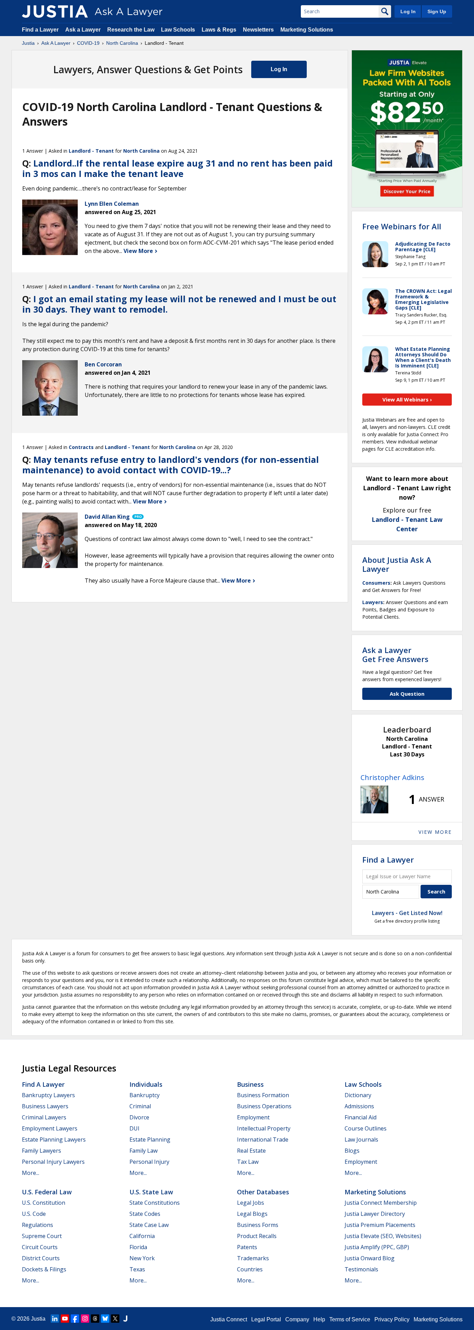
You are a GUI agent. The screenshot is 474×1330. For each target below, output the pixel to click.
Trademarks (253, 1258)
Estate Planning (149, 1139)
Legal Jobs (250, 1202)
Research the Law (130, 30)
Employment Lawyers (49, 1128)
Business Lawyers (45, 1106)
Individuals (145, 1084)
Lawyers (372, 602)
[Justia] (55, 11)
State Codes (144, 1214)
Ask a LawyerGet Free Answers (395, 654)
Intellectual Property (263, 1128)
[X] (115, 1318)
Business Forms (257, 1225)
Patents (247, 1247)
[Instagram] (85, 1318)
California (142, 1236)
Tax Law (248, 1162)
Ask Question (407, 693)
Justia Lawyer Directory (375, 1214)
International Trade (262, 1139)
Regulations (37, 1225)
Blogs (352, 1150)
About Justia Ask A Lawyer (396, 564)
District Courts (41, 1258)
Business (250, 1084)
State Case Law (149, 1225)
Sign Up (437, 11)
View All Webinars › (407, 399)
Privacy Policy (391, 1319)
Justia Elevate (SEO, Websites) (383, 1236)
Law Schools (178, 30)
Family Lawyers (41, 1150)
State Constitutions (154, 1202)
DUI (134, 1128)
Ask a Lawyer (83, 30)
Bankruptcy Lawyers (48, 1095)
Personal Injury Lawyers (53, 1162)
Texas (137, 1269)
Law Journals (361, 1139)
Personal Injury (149, 1162)
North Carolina (122, 43)
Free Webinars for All (401, 226)
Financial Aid (360, 1117)
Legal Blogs (252, 1214)
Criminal (140, 1106)
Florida (138, 1247)
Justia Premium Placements (380, 1225)
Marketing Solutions (306, 30)
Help (319, 1319)
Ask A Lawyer (55, 43)
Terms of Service (349, 1319)
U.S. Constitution (43, 1202)
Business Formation (263, 1095)
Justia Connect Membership (381, 1202)
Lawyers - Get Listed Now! (407, 913)
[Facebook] (75, 1318)
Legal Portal (266, 1319)
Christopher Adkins (392, 777)
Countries (250, 1269)
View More (139, 251)
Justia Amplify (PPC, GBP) (377, 1247)
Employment (253, 1117)
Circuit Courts (40, 1247)
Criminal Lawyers (44, 1117)
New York (142, 1258)
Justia (28, 43)
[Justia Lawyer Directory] (125, 1318)
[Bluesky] (105, 1318)
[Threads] (95, 1318)
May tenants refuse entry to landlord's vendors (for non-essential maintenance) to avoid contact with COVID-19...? (170, 465)
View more (435, 832)
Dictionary (358, 1095)
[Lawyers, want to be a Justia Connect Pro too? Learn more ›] (137, 516)
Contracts (81, 447)
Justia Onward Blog (370, 1258)
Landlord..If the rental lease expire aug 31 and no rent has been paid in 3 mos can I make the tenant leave (177, 168)
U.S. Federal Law (47, 1192)
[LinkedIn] (55, 1318)
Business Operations (264, 1106)
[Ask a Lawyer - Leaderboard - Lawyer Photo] (374, 799)
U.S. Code (34, 1214)
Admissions (359, 1106)
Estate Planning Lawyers (54, 1139)
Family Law (143, 1150)
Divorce (139, 1117)
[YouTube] (65, 1318)
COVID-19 (88, 43)
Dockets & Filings (44, 1269)
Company (297, 1319)
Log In (408, 11)
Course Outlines (366, 1128)
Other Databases (263, 1192)
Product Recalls (257, 1236)
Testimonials (361, 1269)
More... (30, 1173)
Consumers (376, 582)
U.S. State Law (151, 1192)
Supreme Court (42, 1236)
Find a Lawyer (40, 30)
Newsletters (258, 30)
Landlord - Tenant (91, 150)
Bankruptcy (144, 1095)
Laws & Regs (219, 30)
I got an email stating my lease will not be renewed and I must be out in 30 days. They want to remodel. (179, 304)
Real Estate (251, 1150)
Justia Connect (228, 1319)
